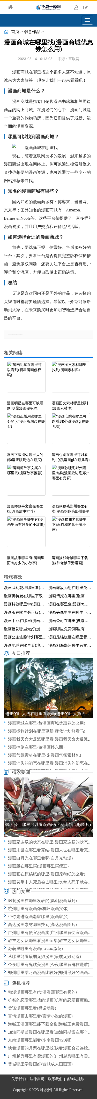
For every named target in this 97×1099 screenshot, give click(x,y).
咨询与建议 (75, 1079)
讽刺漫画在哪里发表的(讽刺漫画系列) (42, 900)
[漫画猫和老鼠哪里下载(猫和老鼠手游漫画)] (71, 534)
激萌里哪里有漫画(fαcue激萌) (35, 948)
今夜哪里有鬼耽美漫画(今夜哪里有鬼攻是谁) (48, 964)
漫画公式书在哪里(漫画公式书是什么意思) (46, 834)
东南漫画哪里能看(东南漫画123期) (39, 1040)
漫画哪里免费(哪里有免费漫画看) (69, 628)
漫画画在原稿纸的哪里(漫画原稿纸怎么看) (46, 874)
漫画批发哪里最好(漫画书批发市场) (25, 628)
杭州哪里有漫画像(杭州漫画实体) (38, 908)
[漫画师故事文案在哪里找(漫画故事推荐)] (26, 483)
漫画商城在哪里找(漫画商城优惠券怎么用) (46, 723)
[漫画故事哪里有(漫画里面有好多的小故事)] (26, 534)
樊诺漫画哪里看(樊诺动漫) (32, 1008)
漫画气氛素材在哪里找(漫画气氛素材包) (44, 755)
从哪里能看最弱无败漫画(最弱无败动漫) (44, 956)
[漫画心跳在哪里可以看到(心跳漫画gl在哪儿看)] (71, 431)
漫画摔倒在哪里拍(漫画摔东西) (36, 747)
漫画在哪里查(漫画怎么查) (69, 603)
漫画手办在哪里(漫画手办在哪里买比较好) (25, 620)
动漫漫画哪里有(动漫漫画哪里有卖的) (42, 992)
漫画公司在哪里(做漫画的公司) (69, 620)
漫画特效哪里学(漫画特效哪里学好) (25, 603)
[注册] (85, 7)
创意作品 (32, 31)
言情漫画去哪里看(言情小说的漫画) (40, 1016)
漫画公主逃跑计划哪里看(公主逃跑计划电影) (25, 636)
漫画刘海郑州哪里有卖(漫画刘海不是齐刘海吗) (69, 645)
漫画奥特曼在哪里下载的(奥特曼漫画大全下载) (25, 595)
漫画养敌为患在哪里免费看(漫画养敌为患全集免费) (69, 587)
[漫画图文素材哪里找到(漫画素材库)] (71, 380)
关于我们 (18, 1079)
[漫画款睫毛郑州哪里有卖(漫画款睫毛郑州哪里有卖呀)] (71, 483)
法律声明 (37, 1079)
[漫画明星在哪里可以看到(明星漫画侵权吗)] (26, 380)
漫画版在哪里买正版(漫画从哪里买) (25, 612)
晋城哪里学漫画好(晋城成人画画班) (40, 1064)
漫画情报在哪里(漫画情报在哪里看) (69, 595)
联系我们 (55, 1079)
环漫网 (46, 1089)
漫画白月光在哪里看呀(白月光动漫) (40, 858)
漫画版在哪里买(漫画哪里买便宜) (38, 866)
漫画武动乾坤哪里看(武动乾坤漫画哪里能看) (25, 587)
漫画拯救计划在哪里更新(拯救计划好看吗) (46, 731)
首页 (15, 31)
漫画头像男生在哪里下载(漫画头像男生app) (69, 612)
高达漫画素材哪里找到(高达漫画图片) (42, 924)
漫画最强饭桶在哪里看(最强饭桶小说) (69, 636)
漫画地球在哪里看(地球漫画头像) (25, 645)
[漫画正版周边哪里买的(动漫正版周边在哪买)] (26, 431)
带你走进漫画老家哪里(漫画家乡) (38, 916)
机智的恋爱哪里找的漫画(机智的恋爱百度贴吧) (50, 1000)
